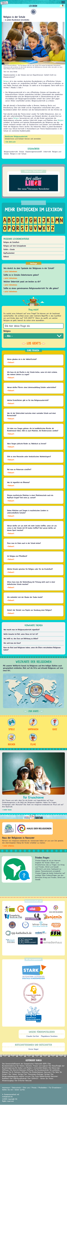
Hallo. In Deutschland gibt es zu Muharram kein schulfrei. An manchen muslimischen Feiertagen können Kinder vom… (10, 472)
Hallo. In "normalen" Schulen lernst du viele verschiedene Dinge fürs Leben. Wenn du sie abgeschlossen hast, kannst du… (10, 418)
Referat (6, 257)
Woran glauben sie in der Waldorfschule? (22, 359)
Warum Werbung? (33, 171)
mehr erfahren (8, 846)
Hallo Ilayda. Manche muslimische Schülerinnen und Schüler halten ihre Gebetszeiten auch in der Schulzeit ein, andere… (10, 546)
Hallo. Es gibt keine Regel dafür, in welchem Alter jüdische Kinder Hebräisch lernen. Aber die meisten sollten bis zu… (10, 447)
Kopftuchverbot (8, 253)
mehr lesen (7, 810)
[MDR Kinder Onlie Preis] (33, 1014)
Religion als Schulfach (11, 242)
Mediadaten (42, 1088)
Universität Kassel (40, 1068)
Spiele (11, 729)
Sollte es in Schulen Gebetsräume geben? (21, 275)
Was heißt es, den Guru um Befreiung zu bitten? (20, 638)
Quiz (54, 729)
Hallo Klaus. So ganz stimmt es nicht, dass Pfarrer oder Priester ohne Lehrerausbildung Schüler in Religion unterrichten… (10, 390)
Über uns (26, 1088)
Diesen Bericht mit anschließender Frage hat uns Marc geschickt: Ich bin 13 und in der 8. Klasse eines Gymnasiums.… (10, 613)
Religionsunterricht (11, 152)
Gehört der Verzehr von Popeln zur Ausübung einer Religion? (29, 610)
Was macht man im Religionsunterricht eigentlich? (21, 629)
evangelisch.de (7, 1096)
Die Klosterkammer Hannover (40, 1072)
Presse (34, 1088)
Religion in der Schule (18, 154)
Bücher (11, 744)
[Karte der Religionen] (33, 690)
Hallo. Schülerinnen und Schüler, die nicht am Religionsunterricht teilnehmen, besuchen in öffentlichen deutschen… (10, 403)
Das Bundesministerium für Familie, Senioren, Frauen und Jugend (26, 1065)
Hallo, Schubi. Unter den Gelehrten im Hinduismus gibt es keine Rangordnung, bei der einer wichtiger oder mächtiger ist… (10, 459)
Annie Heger (33, 1049)
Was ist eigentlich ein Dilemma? (18, 482)
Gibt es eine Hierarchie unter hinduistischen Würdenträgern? (29, 456)
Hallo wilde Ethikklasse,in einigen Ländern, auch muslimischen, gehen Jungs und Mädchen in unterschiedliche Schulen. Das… (10, 516)
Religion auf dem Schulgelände (14, 246)
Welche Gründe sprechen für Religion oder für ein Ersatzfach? (30, 569)
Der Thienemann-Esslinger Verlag (36, 1074)
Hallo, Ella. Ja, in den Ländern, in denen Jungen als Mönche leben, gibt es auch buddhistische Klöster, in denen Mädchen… (10, 434)
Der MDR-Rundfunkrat (18, 1078)
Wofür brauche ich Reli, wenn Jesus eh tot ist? (20, 634)
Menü (63, 2)
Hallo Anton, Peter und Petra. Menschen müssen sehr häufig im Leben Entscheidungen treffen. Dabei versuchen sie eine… (10, 485)
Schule (21, 152)
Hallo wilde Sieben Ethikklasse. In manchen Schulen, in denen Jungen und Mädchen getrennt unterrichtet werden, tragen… (10, 501)
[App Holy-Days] (33, 816)
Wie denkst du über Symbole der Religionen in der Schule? (28, 268)
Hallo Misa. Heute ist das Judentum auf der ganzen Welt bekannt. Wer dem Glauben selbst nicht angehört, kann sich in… (10, 600)
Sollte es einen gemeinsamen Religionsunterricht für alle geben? (31, 288)
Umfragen (33, 729)
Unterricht (47, 152)
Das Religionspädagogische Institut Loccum (27, 1075)
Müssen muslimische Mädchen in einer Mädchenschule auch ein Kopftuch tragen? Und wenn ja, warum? (30, 496)
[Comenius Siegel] (33, 993)
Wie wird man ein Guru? (12, 643)
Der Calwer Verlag (16, 1074)
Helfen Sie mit (7, 1090)
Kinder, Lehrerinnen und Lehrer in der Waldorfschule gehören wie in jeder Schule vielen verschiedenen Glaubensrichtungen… (10, 362)
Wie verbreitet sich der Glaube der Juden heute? (25, 597)
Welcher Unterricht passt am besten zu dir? (22, 281)
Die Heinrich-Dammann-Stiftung (21, 1070)
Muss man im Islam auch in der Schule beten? (24, 543)
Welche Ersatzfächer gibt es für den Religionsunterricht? (28, 400)
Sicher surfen (20, 1090)
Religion (6, 81)
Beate (15, 72)
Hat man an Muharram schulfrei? (19, 469)
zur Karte (33, 711)
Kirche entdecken (43, 857)
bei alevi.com (11, 142)
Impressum (6, 1088)
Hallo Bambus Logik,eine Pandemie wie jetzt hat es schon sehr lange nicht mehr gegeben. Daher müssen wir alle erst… (10, 533)
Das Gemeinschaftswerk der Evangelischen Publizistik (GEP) (24, 1064)
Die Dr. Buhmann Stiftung (18, 1072)
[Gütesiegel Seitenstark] (33, 972)
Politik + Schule (9, 249)
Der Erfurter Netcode (23, 1080)
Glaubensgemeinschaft (33, 152)
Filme (33, 744)
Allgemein (33, 11)
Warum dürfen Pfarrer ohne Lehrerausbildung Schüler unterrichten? (31, 387)
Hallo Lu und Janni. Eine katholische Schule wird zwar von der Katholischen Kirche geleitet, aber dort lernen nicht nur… (10, 587)
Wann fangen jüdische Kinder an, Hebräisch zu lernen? (26, 443)
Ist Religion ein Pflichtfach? (17, 556)
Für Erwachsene (55, 1088)
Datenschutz (16, 1088)
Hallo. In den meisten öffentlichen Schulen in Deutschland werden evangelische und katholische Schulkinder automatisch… (10, 559)
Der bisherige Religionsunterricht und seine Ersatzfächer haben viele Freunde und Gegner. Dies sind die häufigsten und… (10, 572)
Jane (11, 72)
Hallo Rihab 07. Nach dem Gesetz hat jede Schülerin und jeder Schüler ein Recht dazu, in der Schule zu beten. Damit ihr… (10, 377)
